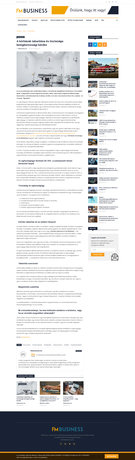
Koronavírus (22, 25)
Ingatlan (44, 20)
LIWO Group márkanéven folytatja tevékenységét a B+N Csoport (107, 122)
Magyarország (23, 20)
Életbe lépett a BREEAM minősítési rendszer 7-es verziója (107, 131)
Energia (89, 20)
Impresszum (39, 2)
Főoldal (19, 31)
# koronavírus (26, 345)
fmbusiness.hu (22, 48)
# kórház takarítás (37, 345)
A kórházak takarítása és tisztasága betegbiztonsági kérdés (26, 398)
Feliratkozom (97, 254)
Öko (102, 20)
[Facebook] (106, 2)
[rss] (116, 2)
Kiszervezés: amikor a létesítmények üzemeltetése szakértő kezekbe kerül (108, 218)
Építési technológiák (75, 20)
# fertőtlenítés (47, 345)
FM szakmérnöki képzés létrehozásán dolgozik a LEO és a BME (108, 160)
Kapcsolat (32, 2)
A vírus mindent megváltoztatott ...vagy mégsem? (70, 398)
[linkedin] (109, 2)
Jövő (96, 20)
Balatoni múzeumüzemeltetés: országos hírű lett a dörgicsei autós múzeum (102, 70)
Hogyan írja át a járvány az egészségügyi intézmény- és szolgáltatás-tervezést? (49, 398)
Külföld (35, 20)
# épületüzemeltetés (76, 345)
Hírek (24, 31)
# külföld (66, 345)
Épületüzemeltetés (58, 20)
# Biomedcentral (57, 345)
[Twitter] (113, 2)
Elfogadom (111, 456)
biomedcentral (25, 337)
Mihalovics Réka (44, 403)
